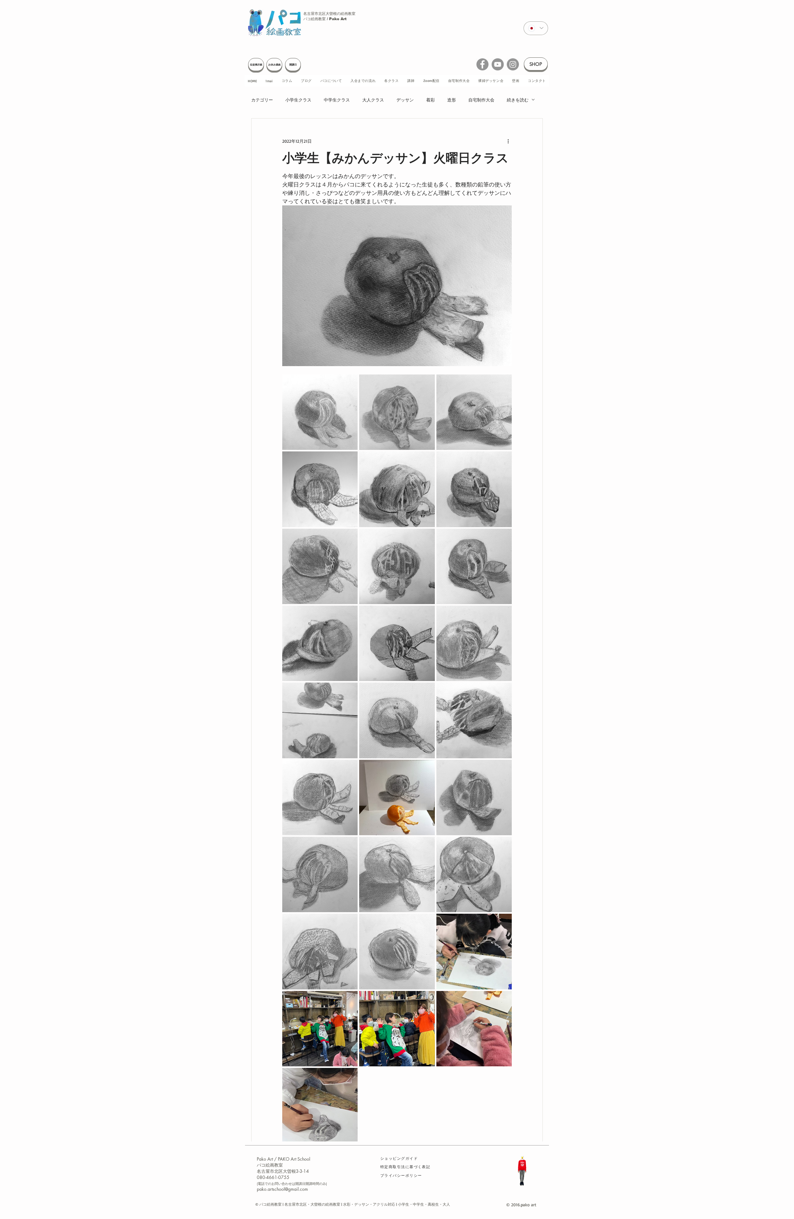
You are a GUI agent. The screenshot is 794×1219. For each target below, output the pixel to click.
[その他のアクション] (508, 141)
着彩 (430, 99)
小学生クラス (298, 99)
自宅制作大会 (481, 99)
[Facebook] (482, 64)
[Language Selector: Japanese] (536, 28)
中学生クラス (337, 99)
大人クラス (373, 99)
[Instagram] (513, 64)
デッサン (405, 99)
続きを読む (518, 99)
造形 (451, 99)
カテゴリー (262, 99)
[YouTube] (498, 64)
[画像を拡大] (320, 412)
